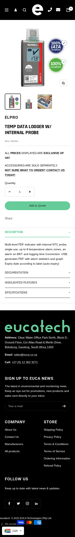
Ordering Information (57, 458)
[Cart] (68, 10)
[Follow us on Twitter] (18, 503)
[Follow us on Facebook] (9, 503)
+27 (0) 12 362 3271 (25, 362)
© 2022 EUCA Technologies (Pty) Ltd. (31, 518)
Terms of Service (54, 451)
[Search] (24, 10)
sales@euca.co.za (25, 354)
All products (12, 451)
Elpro (11, 117)
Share (8, 218)
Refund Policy (52, 465)
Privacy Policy (52, 436)
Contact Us (12, 436)
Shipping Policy (53, 429)
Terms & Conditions (56, 444)
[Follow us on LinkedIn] (36, 503)
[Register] (64, 406)
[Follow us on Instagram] (27, 503)
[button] (37, 232)
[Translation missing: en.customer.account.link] (15, 10)
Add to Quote (37, 205)
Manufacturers (14, 444)
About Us (10, 429)
